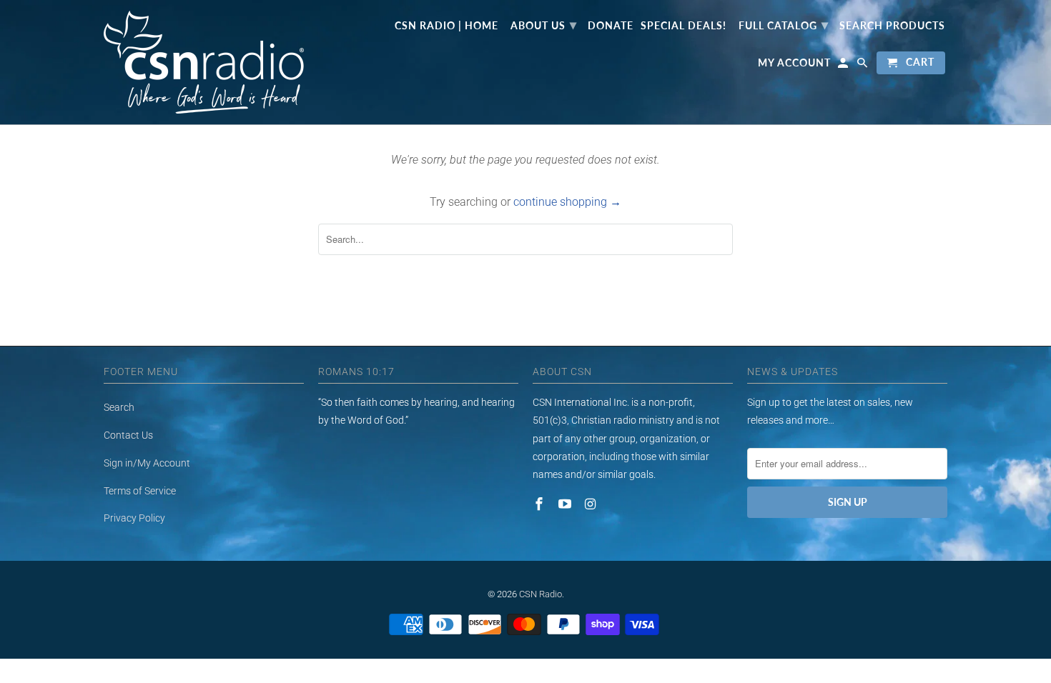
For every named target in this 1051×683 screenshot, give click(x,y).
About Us (543, 24)
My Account (794, 63)
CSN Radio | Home (446, 25)
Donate (610, 25)
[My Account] (844, 65)
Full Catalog (784, 24)
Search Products (892, 25)
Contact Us (128, 435)
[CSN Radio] (204, 62)
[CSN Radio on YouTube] (566, 504)
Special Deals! (683, 25)
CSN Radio (540, 594)
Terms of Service (140, 491)
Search (119, 407)
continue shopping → (567, 202)
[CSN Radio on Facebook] (540, 504)
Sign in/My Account (147, 463)
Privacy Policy (134, 518)
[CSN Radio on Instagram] (592, 504)
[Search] (863, 65)
